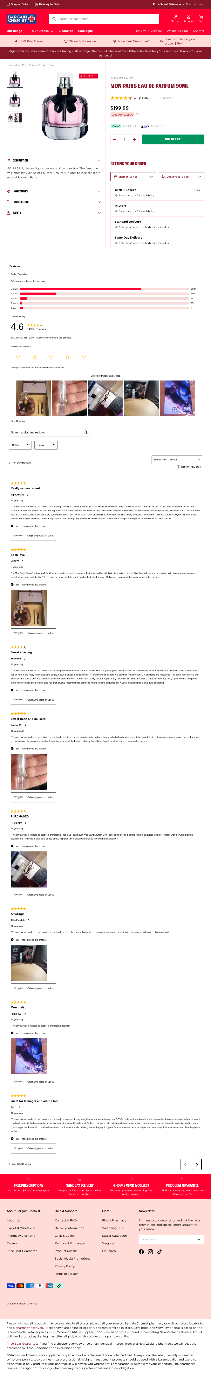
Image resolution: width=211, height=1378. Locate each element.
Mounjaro (109, 1250)
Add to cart (173, 139)
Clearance (66, 31)
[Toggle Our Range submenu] (25, 31)
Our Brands (40, 31)
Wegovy (108, 1243)
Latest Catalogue (114, 1235)
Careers (12, 1243)
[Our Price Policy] (137, 114)
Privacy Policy (65, 1266)
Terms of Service (66, 1273)
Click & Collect (65, 1235)
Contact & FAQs (66, 1220)
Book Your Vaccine (148, 30)
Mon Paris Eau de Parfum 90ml (35, 65)
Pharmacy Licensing (21, 1235)
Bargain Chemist (27, 1303)
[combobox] (104, 19)
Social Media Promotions (72, 1258)
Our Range (14, 31)
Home (10, 65)
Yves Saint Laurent (121, 77)
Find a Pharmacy (114, 1220)
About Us (13, 1220)
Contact (198, 30)
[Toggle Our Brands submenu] (51, 31)
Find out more (194, 4)
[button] (201, 19)
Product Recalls (66, 1250)
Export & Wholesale (21, 1227)
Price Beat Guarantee (22, 1250)
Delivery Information (69, 1227)
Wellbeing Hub (177, 30)
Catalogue (85, 31)
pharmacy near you (29, 1327)
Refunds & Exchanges (70, 1243)
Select (26, 4)
